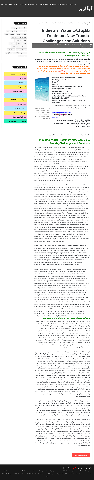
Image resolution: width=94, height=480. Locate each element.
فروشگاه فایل (17, 4)
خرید (20, 113)
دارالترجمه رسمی (88, 468)
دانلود (83, 23)
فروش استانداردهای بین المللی (19, 46)
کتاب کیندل (15, 53)
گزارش (8, 53)
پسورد (22, 104)
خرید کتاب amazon (21, 34)
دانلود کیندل (12, 43)
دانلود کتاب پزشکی (21, 43)
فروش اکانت (61, 4)
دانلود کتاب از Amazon (21, 40)
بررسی (18, 74)
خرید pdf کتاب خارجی (21, 31)
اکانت (22, 87)
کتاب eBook (11, 49)
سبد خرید (24, 4)
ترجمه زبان (80, 468)
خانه (75, 4)
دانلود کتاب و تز (53, 4)
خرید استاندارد (10, 31)
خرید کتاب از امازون (9, 34)
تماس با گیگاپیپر (63, 71)
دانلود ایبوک (14, 37)
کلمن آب (73, 468)
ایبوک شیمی (23, 28)
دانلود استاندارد (44, 4)
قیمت (22, 78)
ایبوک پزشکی (15, 28)
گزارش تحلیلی (22, 56)
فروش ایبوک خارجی (21, 49)
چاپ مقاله (31, 4)
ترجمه (36, 4)
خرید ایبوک (78, 23)
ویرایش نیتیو (67, 468)
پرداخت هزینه (8, 4)
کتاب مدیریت (23, 53)
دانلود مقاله (69, 4)
